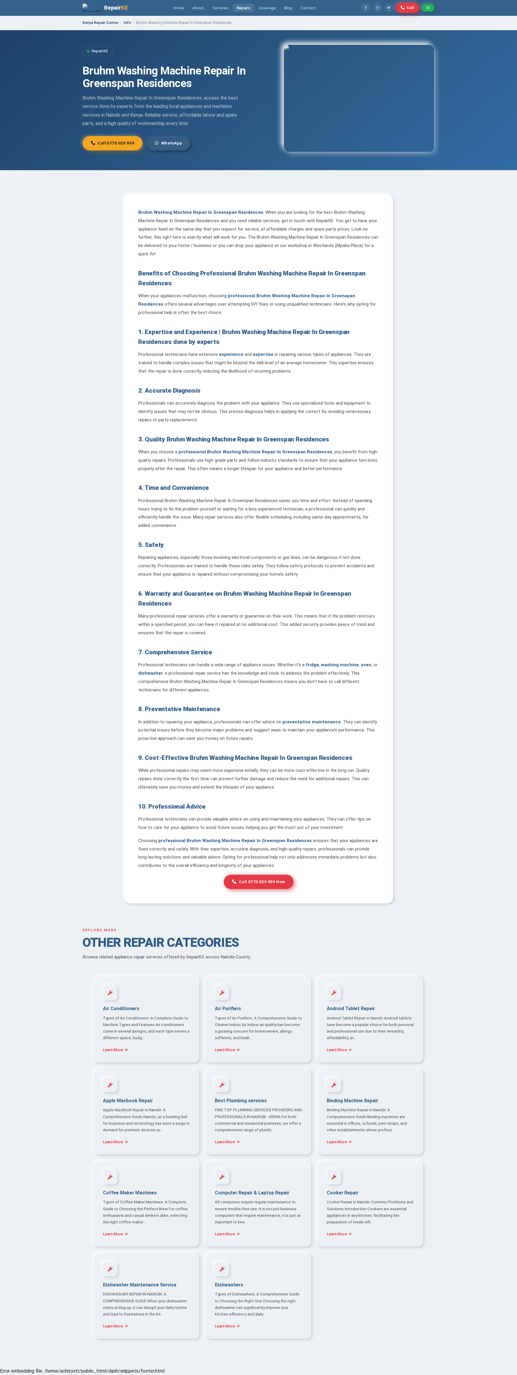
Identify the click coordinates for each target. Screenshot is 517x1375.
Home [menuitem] (178, 8)
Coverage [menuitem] (267, 8)
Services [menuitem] (220, 8)
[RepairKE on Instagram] (377, 7)
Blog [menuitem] (288, 8)
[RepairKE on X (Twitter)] (388, 7)
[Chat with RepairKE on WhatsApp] (428, 8)
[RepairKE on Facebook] (366, 7)
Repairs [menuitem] (243, 8)
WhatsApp (171, 143)
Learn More (113, 1050)
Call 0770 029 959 (116, 143)
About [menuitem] (198, 8)
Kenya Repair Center (100, 22)
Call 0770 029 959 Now (262, 881)
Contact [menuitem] (308, 8)
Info (127, 22)
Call (410, 7)
